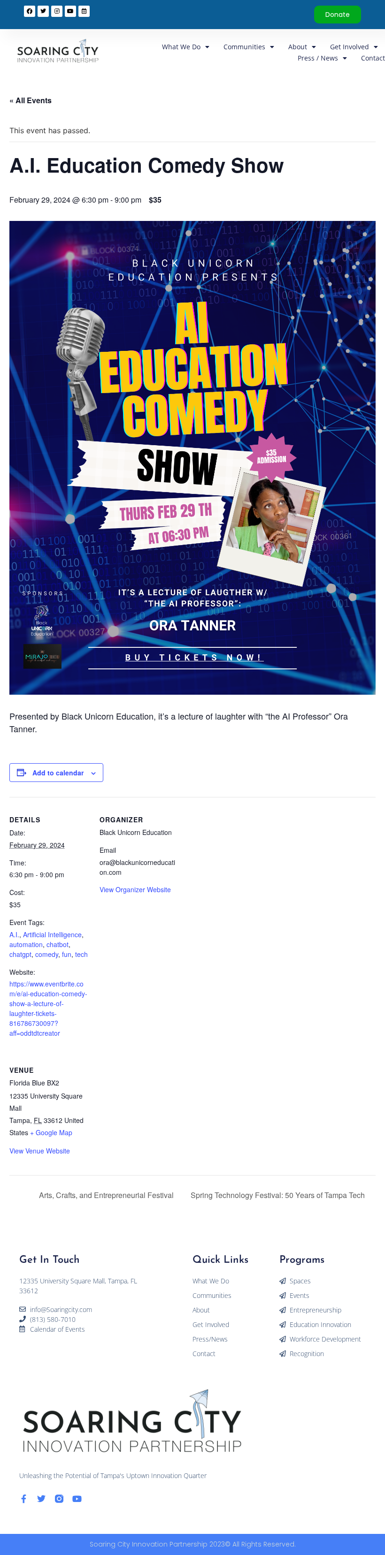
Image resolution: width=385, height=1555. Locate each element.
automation (26, 944)
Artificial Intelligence (52, 934)
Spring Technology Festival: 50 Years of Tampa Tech (279, 1195)
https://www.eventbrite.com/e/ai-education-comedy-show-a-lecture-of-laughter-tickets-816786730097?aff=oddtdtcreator (48, 1008)
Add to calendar (58, 772)
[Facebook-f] (23, 1498)
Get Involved (349, 46)
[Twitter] (41, 1498)
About (297, 46)
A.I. (14, 934)
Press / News (318, 57)
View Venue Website (39, 1150)
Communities (244, 46)
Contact (373, 57)
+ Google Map (51, 1132)
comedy (46, 954)
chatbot (57, 944)
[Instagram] (56, 11)
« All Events (30, 100)
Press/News (210, 1339)
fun (66, 954)
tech (81, 954)
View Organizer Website (135, 889)
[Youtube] (77, 1498)
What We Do (181, 46)
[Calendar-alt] (84, 11)
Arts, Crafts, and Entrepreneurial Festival (105, 1195)
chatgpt (20, 954)
